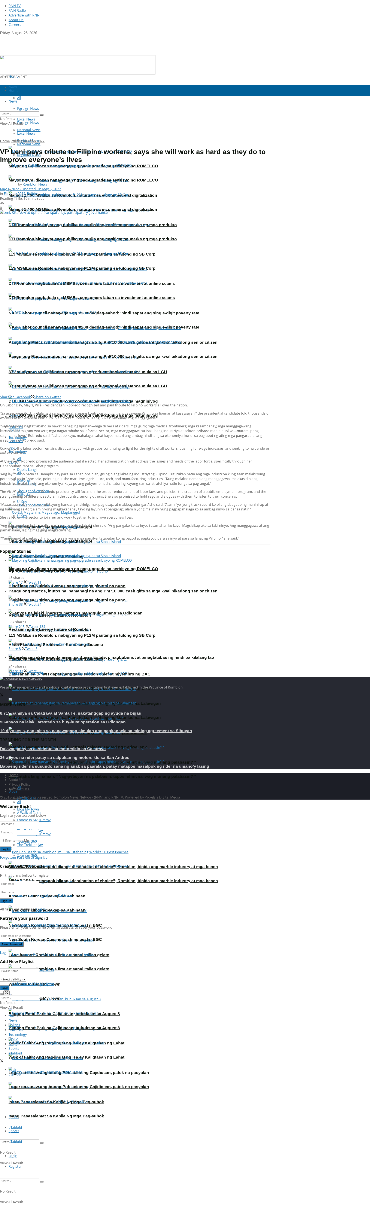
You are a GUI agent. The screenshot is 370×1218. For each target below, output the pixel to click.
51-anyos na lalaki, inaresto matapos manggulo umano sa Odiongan (76, 613)
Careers (15, 24)
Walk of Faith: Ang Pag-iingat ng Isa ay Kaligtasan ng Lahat (66, 1057)
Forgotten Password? (17, 857)
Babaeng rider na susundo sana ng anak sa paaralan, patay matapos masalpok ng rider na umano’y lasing (104, 766)
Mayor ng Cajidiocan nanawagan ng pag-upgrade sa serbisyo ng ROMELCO (83, 180)
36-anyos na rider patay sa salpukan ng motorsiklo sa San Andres (64, 757)
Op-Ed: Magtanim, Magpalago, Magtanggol (50, 541)
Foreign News (28, 122)
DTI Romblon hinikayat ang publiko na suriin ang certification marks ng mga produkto (93, 239)
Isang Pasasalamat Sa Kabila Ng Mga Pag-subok (56, 1116)
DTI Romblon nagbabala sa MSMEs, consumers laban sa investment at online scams (92, 297)
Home (13, 76)
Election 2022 (34, 141)
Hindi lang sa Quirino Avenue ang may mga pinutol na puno (67, 600)
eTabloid (15, 1141)
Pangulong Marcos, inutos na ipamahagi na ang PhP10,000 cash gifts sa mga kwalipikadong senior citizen (113, 356)
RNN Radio (17, 10)
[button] (77, 64)
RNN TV (15, 5)
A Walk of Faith (29, 812)
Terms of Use (19, 789)
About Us (16, 20)
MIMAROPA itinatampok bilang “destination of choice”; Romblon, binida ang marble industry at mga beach (113, 881)
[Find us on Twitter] (1, 37)
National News (28, 144)
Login (13, 1155)
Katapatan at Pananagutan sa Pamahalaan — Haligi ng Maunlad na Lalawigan (85, 717)
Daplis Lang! (27, 469)
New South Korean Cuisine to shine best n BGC (55, 939)
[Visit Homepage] (27, 53)
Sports (14, 1131)
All (19, 802)
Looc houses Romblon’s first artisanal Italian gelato (59, 969)
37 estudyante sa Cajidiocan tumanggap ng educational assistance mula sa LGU (88, 386)
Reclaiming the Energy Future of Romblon (50, 629)
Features (16, 1029)
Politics (16, 141)
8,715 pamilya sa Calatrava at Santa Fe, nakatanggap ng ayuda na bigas (70, 713)
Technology (18, 1034)
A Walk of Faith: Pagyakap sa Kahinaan (47, 910)
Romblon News (35, 184)
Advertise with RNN (24, 15)
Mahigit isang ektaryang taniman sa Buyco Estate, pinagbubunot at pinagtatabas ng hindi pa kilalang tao (111, 657)
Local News (26, 133)
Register (15, 1166)
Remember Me (17, 840)
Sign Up (41, 857)
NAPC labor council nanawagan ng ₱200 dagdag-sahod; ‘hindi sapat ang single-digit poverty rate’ (104, 313)
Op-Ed (13, 1039)
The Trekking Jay (30, 844)
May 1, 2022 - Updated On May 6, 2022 (30, 189)
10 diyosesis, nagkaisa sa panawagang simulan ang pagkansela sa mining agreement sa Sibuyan (96, 731)
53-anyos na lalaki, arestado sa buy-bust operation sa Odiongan (63, 722)
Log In (41, 909)
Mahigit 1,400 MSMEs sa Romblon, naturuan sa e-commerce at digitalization (83, 209)
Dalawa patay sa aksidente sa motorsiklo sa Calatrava (53, 749)
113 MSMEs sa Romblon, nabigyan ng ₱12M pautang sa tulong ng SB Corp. (83, 268)
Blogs (13, 1043)
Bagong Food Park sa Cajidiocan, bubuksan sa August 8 (64, 1028)
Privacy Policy (19, 784)
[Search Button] (41, 1143)
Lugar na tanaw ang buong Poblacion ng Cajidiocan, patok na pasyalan (79, 1086)
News (13, 1020)
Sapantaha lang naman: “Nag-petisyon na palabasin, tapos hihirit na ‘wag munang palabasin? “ (102, 776)
